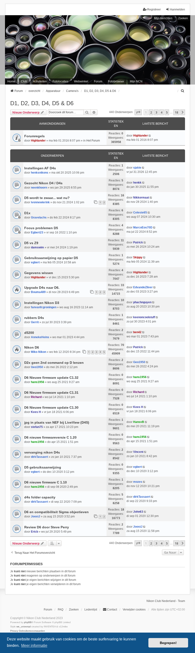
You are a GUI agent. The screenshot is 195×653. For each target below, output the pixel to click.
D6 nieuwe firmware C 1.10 (45, 482)
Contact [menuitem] (112, 609)
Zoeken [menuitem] (74, 609)
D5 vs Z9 (31, 243)
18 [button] (176, 112)
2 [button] (151, 112)
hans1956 (37, 382)
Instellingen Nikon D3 (41, 303)
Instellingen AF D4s (40, 168)
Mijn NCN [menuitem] (136, 81)
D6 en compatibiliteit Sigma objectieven (56, 512)
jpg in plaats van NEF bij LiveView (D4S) (56, 422)
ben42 (137, 332)
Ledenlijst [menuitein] (90, 609)
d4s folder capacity (39, 497)
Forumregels (34, 136)
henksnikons (39, 172)
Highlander (38, 140)
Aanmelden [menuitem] (177, 9)
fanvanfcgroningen (43, 307)
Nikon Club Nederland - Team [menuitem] (165, 601)
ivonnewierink (40, 202)
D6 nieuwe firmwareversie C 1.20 (50, 437)
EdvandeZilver (143, 287)
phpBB (28, 622)
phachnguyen (142, 302)
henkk (137, 182)
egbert (35, 262)
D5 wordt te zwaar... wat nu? (47, 198)
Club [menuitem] (24, 81)
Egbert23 (37, 232)
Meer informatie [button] (34, 646)
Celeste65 (140, 212)
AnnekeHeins (40, 337)
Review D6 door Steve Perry (46, 527)
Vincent (138, 452)
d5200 (29, 333)
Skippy (137, 257)
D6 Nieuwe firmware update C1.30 (51, 407)
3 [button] (156, 112)
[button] (138, 112)
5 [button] (167, 112)
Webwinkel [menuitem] (81, 81)
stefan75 (37, 427)
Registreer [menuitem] (154, 9)
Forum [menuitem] (98, 81)
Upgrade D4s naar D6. (41, 287)
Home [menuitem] (11, 81)
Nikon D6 (31, 347)
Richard (36, 397)
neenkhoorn (39, 187)
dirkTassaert (39, 457)
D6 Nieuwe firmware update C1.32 (51, 377)
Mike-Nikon (38, 352)
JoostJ (35, 516)
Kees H (36, 412)
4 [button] (161, 112)
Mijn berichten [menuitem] (163, 18)
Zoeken (183, 18)
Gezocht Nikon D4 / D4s (43, 183)
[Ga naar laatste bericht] (150, 135)
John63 (138, 511)
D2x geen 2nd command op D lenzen (54, 362)
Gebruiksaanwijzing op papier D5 (51, 258)
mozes (137, 481)
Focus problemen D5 (41, 228)
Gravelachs (39, 217)
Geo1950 (37, 367)
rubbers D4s (34, 318)
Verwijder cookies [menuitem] (134, 609)
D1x (27, 213)
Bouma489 (38, 292)
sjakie (137, 167)
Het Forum (93, 140)
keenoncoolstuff (144, 317)
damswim (37, 247)
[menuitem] (183, 91)
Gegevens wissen (38, 273)
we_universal (23, 626)
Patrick (138, 242)
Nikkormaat (141, 197)
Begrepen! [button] (168, 643)
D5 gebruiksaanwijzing (42, 467)
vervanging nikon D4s (42, 452)
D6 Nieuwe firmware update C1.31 (51, 392)
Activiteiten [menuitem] (40, 81)
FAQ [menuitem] (60, 609)
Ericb (34, 531)
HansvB (138, 422)
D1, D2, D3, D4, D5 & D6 (41, 103)
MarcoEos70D (142, 227)
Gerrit (35, 322)
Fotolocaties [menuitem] (60, 81)
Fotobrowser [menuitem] (116, 81)
